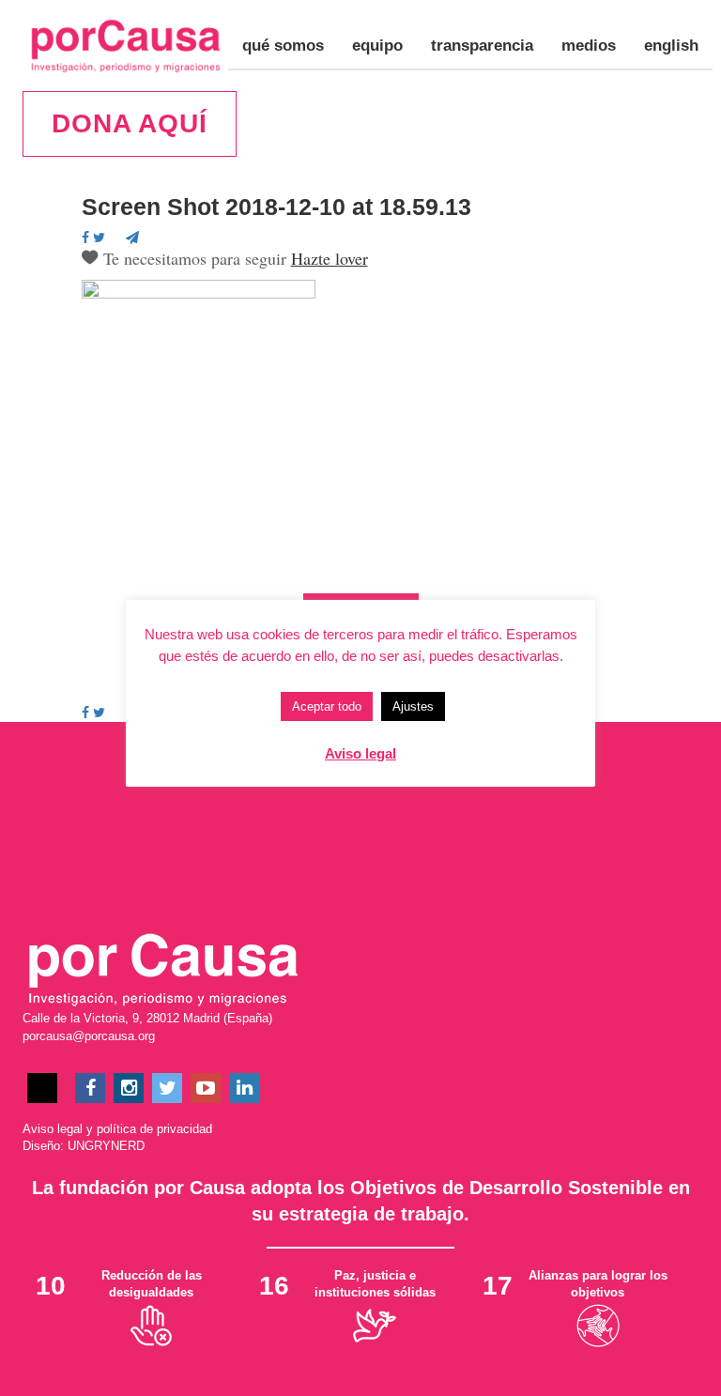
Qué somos (283, 45)
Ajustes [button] (413, 706)
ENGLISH (671, 45)
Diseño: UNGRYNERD (84, 1146)
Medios (588, 45)
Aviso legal (53, 1129)
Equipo (377, 45)
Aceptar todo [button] (326, 706)
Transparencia (482, 45)
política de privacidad (154, 1129)
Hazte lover (329, 258)
